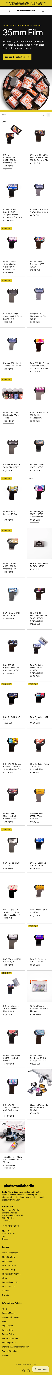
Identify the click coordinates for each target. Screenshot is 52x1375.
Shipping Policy (9, 1342)
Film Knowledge (9, 1270)
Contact (5, 1291)
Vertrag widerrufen (10, 1338)
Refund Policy (8, 1334)
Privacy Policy (8, 1330)
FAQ (4, 1321)
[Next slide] (49, 3)
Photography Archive (11, 1274)
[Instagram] (28, 1370)
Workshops (7, 1261)
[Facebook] (23, 1370)
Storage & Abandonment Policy (15, 1347)
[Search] (9, 11)
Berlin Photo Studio (29, 1365)
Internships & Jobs (10, 1282)
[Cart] (49, 11)
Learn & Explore (9, 1265)
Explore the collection (17, 57)
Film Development (10, 1253)
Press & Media (8, 1286)
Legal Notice (7, 1325)
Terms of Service (9, 1351)
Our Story (6, 1295)
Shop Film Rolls (8, 1257)
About (4, 1278)
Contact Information (10, 1317)
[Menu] (3, 11)
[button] (5, 115)
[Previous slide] (3, 3)
